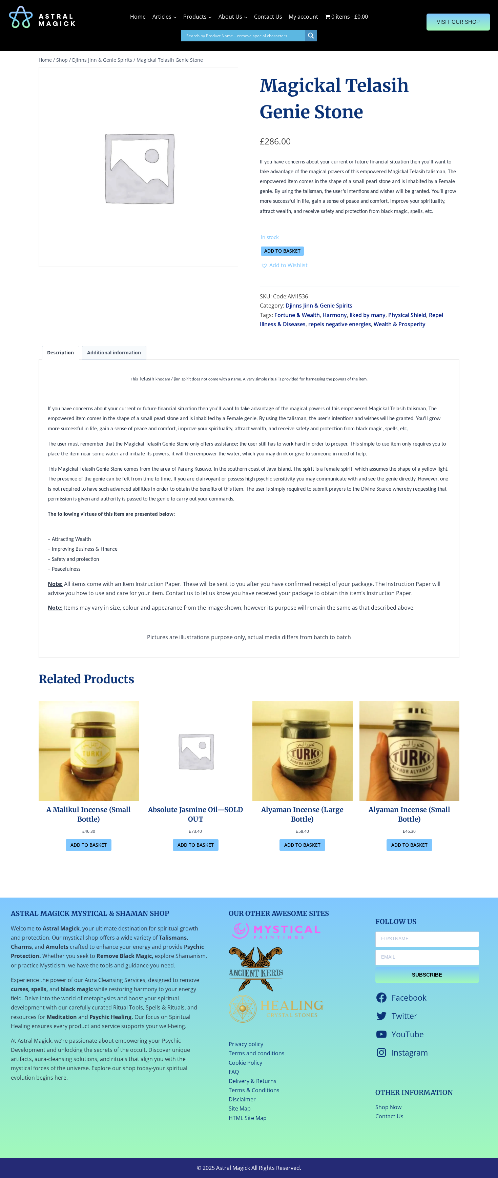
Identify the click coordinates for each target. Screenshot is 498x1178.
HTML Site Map (248, 1118)
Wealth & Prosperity (400, 324)
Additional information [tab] (114, 352)
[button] (284, 265)
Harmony (335, 315)
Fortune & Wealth (297, 315)
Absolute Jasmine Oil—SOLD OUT (195, 814)
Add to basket (282, 251)
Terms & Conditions (254, 1090)
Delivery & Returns (252, 1081)
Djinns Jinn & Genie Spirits (319, 305)
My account (303, 16)
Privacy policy (246, 1044)
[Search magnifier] (311, 35)
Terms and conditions (257, 1053)
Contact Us (268, 16)
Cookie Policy (245, 1062)
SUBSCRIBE (427, 975)
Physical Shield (407, 315)
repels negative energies (339, 324)
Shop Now (388, 1107)
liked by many (368, 315)
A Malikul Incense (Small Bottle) (88, 814)
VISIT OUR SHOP (458, 21)
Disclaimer (242, 1099)
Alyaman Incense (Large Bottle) (302, 814)
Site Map (240, 1108)
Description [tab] (60, 352)
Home (138, 16)
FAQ (234, 1072)
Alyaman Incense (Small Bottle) (409, 814)
